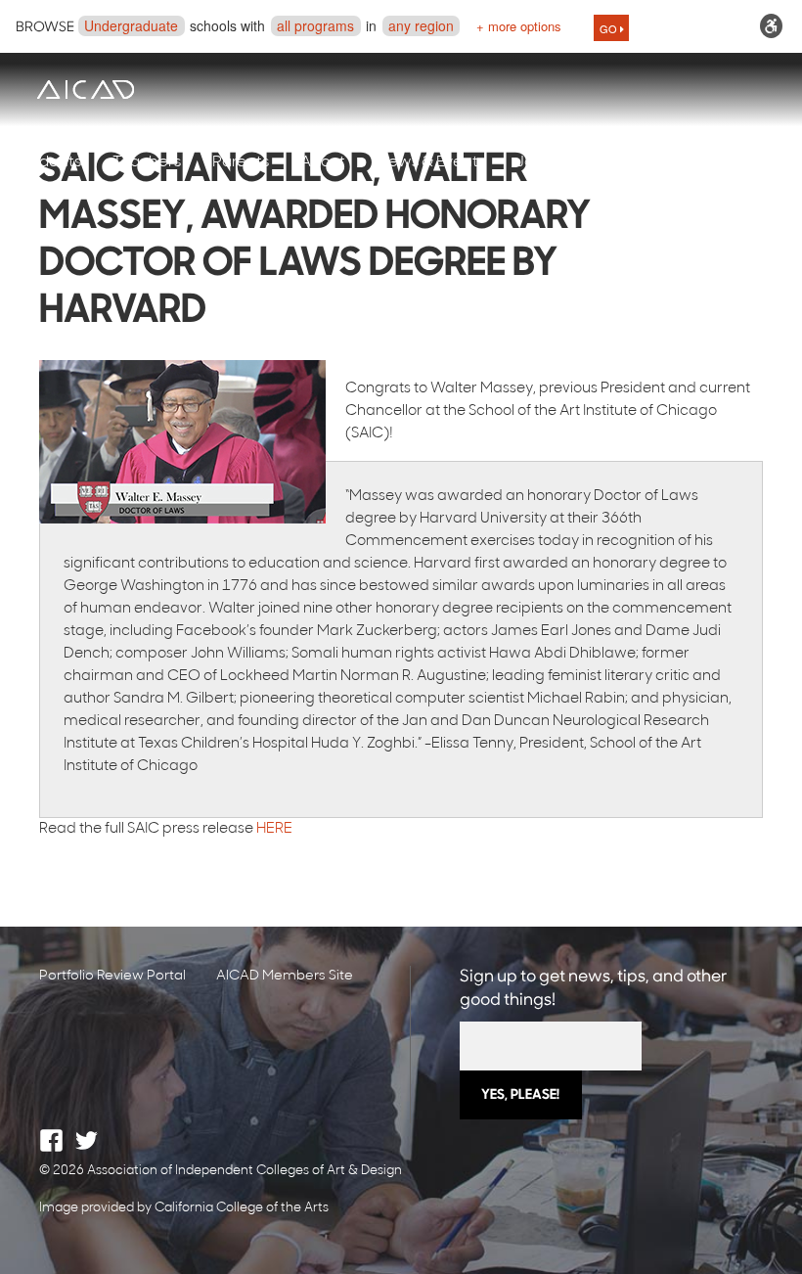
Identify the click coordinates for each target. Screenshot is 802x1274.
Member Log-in (680, 162)
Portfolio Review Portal (112, 976)
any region (421, 25)
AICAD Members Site (284, 976)
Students (48, 162)
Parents (240, 162)
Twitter (86, 1140)
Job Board (553, 162)
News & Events (431, 162)
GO (610, 28)
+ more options (518, 26)
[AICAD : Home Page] (85, 89)
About (322, 162)
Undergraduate (131, 25)
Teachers (146, 162)
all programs (315, 25)
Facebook (51, 1140)
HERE (274, 829)
